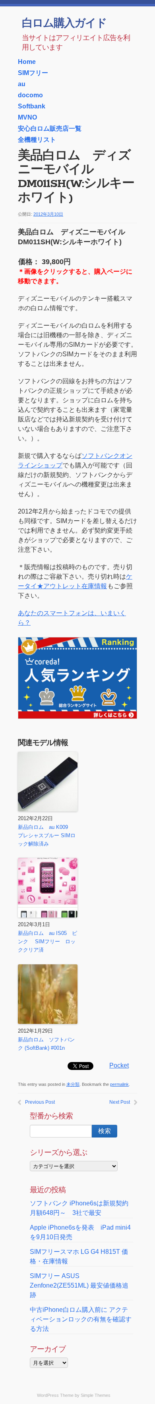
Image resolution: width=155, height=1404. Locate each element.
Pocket (119, 1065)
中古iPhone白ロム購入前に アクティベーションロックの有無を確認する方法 (81, 1319)
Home (27, 61)
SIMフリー (33, 73)
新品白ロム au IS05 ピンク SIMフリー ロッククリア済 (47, 941)
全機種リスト (37, 139)
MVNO (27, 117)
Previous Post (40, 1102)
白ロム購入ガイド (64, 23)
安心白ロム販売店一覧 (49, 128)
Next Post (119, 1102)
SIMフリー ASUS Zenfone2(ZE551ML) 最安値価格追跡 (79, 1285)
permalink (119, 1084)
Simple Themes (95, 1395)
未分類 (72, 1084)
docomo (30, 95)
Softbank (31, 106)
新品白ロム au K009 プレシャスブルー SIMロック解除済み (47, 835)
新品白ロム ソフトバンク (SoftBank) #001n (46, 1044)
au (21, 84)
